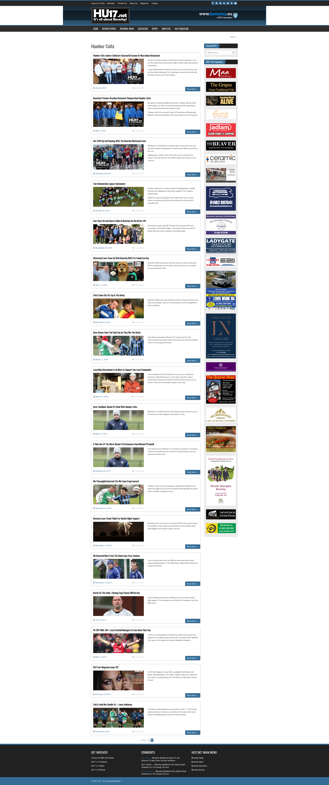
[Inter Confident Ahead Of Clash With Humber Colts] (118, 421)
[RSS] (231, 3)
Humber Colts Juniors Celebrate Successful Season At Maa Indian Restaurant (126, 55)
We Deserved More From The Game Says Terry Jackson (116, 555)
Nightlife (166, 28)
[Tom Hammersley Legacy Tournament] (118, 198)
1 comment (139, 248)
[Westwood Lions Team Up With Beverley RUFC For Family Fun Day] (118, 272)
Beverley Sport (197, 761)
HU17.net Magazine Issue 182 (105, 667)
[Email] (235, 3)
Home (95, 28)
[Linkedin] (224, 3)
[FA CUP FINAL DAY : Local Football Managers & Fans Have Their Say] (118, 644)
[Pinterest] (220, 3)
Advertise (111, 3)
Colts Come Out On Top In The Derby (109, 295)
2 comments (139, 396)
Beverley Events (198, 769)
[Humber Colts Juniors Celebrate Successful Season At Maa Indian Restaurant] (118, 72)
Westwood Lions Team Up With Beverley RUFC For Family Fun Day (121, 258)
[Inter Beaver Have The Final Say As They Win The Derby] (118, 346)
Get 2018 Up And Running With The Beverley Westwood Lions (119, 141)
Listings (155, 3)
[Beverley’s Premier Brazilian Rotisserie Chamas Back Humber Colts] (118, 115)
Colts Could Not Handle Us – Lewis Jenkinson (112, 704)
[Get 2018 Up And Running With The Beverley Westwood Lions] (118, 158)
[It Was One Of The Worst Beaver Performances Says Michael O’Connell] (118, 458)
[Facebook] (212, 3)
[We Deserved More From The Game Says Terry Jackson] (118, 570)
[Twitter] (216, 3)
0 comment (139, 88)
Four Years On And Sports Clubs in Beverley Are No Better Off (119, 220)
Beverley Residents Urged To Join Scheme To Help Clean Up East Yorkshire (160, 759)
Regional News (127, 28)
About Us (133, 3)
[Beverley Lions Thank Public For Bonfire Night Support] (118, 532)
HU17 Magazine (182, 28)
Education (143, 28)
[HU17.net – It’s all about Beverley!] (110, 15)
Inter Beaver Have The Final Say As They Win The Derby (116, 332)
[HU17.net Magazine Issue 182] (118, 681)
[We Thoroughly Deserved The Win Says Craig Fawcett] (118, 495)
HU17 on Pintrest (98, 769)
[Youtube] (227, 3)
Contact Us (122, 3)
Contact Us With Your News (102, 757)
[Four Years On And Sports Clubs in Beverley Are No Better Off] (118, 235)
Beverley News (109, 28)
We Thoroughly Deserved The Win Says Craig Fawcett (116, 481)
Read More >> (193, 89)
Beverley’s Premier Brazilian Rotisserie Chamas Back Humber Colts (122, 98)
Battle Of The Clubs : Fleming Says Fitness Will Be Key (116, 592)
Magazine (144, 3)
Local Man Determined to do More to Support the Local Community (122, 369)
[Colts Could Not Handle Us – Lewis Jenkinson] (118, 718)
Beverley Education (199, 765)
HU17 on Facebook (99, 761)
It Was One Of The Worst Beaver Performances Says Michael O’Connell (123, 444)
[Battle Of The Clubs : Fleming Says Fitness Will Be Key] (118, 607)
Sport (155, 28)
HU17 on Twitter (97, 765)
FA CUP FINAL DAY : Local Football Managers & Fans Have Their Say (121, 630)
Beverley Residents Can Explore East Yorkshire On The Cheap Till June (163, 765)
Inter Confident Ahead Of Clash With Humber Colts (115, 406)
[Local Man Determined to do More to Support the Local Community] (118, 384)
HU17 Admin (146, 764)
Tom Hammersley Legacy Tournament (109, 183)
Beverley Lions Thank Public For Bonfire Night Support (116, 518)
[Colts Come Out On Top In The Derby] (118, 309)
